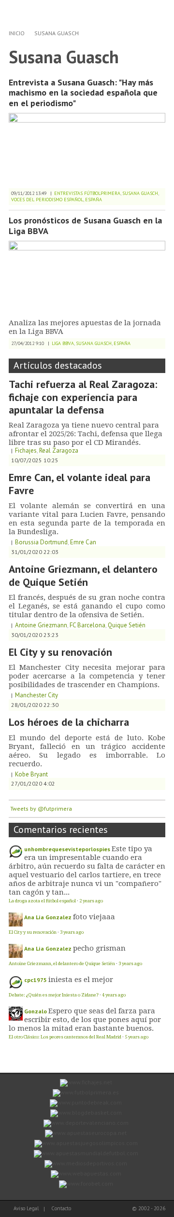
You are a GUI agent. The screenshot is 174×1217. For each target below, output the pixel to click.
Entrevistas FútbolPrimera (87, 193)
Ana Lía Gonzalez (48, 917)
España (93, 199)
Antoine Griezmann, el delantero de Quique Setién (83, 575)
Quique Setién (126, 625)
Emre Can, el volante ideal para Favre (79, 483)
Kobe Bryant (31, 774)
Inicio (17, 33)
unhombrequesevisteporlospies (67, 849)
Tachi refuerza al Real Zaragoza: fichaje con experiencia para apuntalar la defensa (83, 396)
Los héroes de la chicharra (69, 722)
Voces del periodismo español (47, 199)
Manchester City (36, 695)
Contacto (61, 1208)
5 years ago (136, 1036)
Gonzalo (35, 1011)
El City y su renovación (60, 652)
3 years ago (72, 932)
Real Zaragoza (58, 450)
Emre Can (83, 542)
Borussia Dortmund (41, 542)
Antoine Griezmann (41, 625)
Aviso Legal (26, 1208)
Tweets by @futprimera (41, 808)
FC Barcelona (87, 625)
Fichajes (26, 450)
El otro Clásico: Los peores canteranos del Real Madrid (65, 1036)
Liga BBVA (63, 343)
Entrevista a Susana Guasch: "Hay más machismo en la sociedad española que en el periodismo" (83, 93)
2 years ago (91, 900)
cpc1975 (35, 979)
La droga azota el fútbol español (42, 900)
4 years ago (114, 994)
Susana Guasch (56, 33)
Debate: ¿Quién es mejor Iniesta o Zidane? (54, 994)
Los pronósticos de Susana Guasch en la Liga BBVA (85, 225)
